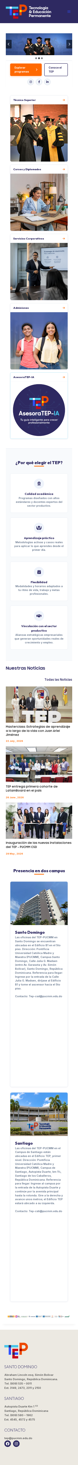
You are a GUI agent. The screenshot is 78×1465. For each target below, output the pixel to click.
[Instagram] (30, 82)
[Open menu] (68, 11)
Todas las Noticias (58, 679)
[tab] (36, 58)
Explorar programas (22, 69)
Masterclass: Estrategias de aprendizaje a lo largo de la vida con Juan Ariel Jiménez (38, 731)
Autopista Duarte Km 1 (26, 1409)
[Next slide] (69, 44)
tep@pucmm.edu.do (18, 1438)
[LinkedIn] (47, 82)
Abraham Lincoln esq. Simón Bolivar (31, 1377)
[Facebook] (39, 82)
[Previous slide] (9, 44)
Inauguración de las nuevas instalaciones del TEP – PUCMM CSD (38, 845)
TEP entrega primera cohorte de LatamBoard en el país (32, 788)
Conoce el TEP (55, 69)
